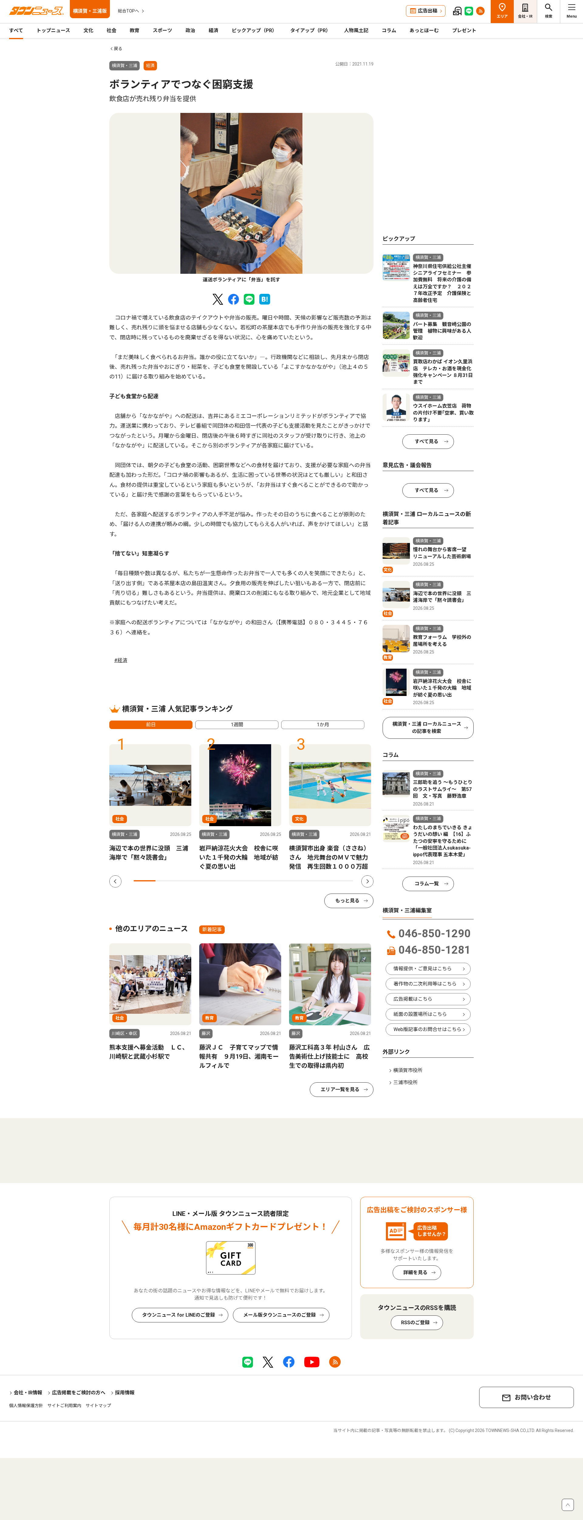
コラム (389, 30)
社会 (111, 30)
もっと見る (347, 901)
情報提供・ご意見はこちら (423, 969)
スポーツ (162, 30)
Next (367, 881)
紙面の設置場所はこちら (420, 1014)
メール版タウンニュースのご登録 (279, 1315)
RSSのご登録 (415, 1322)
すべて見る (426, 441)
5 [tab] (232, 880)
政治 (190, 30)
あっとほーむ (424, 30)
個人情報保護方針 (26, 1405)
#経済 (120, 660)
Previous (115, 881)
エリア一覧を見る (340, 1089)
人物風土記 (356, 30)
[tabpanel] (241, 198)
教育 (134, 30)
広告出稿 (427, 11)
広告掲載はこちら (413, 999)
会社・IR (525, 16)
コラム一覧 (426, 884)
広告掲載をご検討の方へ (78, 1393)
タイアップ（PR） (310, 30)
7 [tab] (276, 880)
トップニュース (53, 30)
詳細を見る (415, 1272)
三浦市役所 (405, 1082)
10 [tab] (342, 880)
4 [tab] (210, 880)
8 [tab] (298, 880)
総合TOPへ (128, 10)
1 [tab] (144, 880)
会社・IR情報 (28, 1393)
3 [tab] (188, 880)
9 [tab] (320, 880)
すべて (16, 30)
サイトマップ (98, 1405)
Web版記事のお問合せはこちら (428, 1029)
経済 (213, 30)
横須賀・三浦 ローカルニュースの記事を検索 (426, 727)
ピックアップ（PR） (254, 30)
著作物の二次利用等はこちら (425, 984)
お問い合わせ (533, 1397)
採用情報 (125, 1393)
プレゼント (464, 30)
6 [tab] (254, 880)
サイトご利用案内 (64, 1405)
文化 (88, 30)
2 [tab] (166, 880)
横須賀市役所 (407, 1070)
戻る (118, 48)
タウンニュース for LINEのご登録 (178, 1315)
